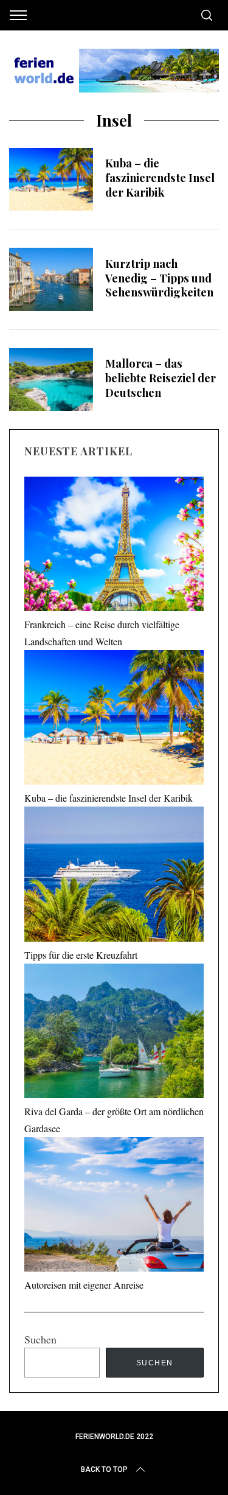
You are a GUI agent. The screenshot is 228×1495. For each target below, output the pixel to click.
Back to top (104, 1469)
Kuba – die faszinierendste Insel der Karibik (160, 177)
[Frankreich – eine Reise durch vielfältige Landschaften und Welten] (114, 546)
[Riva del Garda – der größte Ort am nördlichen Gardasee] (114, 1033)
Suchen (40, 1339)
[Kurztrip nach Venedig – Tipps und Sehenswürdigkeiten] (51, 279)
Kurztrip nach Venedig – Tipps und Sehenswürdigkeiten (159, 278)
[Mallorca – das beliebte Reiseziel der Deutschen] (51, 379)
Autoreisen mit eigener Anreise (83, 1284)
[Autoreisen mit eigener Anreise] (114, 1206)
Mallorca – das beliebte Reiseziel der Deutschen (160, 377)
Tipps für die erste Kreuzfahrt (80, 954)
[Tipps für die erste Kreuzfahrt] (114, 876)
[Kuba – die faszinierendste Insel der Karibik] (51, 179)
